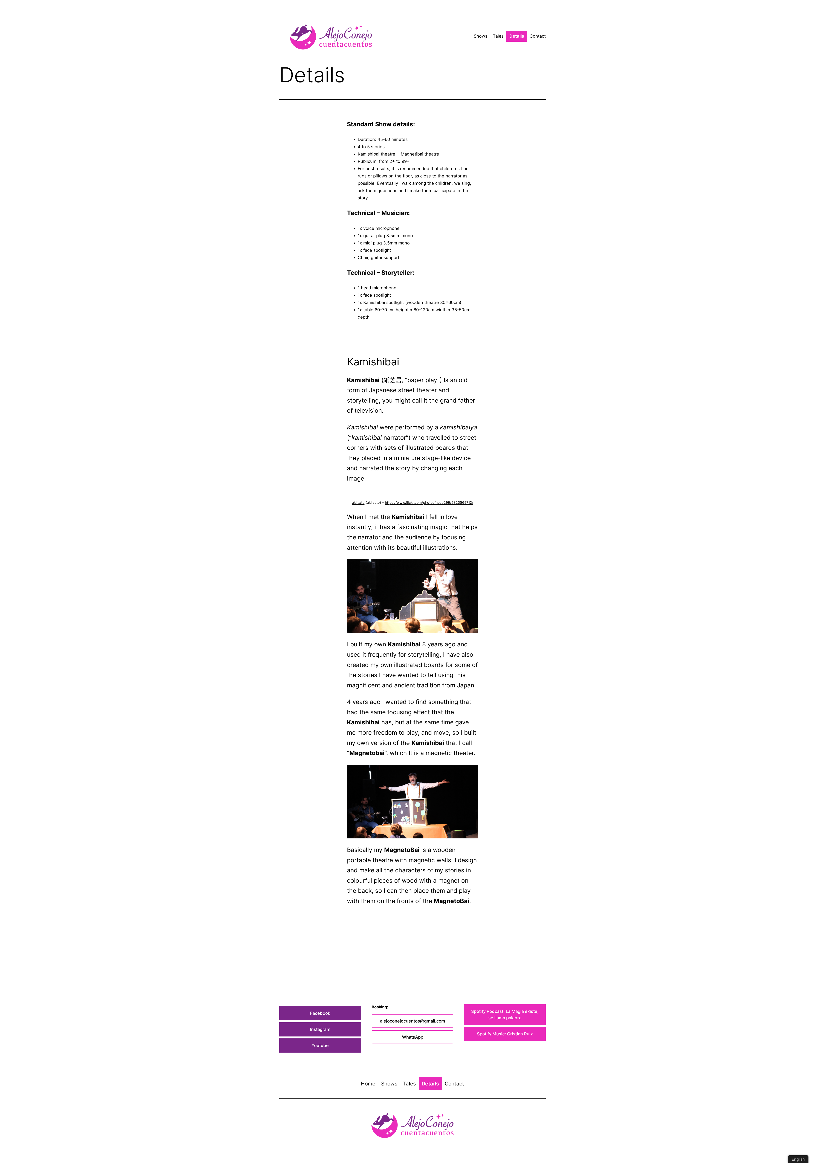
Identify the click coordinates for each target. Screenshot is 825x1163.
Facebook (320, 1013)
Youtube (320, 1045)
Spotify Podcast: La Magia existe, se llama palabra (505, 1014)
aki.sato (358, 502)
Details (516, 36)
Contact (538, 36)
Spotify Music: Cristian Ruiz (505, 1033)
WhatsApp (412, 1037)
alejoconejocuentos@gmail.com (412, 1021)
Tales (498, 36)
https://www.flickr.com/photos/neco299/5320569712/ (429, 502)
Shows (480, 36)
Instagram (320, 1029)
